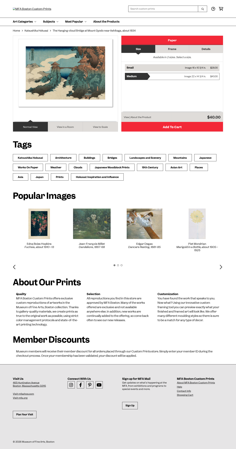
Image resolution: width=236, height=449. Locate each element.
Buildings (89, 158)
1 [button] (114, 265)
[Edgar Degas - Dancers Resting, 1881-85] (144, 224)
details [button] (206, 49)
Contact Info (184, 391)
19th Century (150, 167)
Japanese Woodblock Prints (112, 167)
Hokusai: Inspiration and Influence (97, 177)
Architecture (63, 158)
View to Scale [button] (100, 127)
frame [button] (172, 49)
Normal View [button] (30, 127)
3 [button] (121, 265)
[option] (39, 228)
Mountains (180, 158)
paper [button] (172, 40)
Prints (60, 177)
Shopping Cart (185, 395)
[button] (172, 67)
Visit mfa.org (20, 398)
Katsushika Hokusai (36, 30)
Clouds (78, 167)
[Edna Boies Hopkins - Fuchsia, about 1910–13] (39, 224)
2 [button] (118, 265)
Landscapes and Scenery (145, 158)
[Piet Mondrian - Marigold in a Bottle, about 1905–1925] (197, 224)
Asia (20, 177)
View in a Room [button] (65, 127)
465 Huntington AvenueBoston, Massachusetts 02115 (29, 384)
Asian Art (176, 167)
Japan (40, 177)
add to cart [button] (172, 127)
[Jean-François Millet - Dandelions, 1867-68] (92, 224)
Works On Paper (28, 167)
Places (199, 167)
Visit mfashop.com (23, 393)
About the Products (106, 21)
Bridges (112, 158)
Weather (55, 167)
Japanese (205, 158)
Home (16, 30)
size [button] (138, 49)
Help (179, 386)
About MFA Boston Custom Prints (196, 382)
